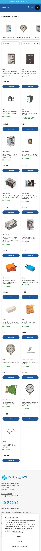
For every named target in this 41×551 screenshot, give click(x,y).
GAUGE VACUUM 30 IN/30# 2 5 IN (10, 363)
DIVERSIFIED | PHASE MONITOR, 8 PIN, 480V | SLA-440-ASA (9, 282)
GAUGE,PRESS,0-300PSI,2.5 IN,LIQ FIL (30, 363)
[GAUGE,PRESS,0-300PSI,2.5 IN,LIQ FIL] (30, 349)
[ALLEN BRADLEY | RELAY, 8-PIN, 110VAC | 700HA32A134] (30, 141)
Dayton (24, 235)
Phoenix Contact (7, 400)
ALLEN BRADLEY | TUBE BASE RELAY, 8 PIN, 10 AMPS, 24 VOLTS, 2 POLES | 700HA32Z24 (10, 240)
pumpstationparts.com (28, 359)
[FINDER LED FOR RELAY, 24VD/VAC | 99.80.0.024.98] (30, 267)
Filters (7, 43)
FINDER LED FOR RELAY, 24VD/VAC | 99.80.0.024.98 (30, 281)
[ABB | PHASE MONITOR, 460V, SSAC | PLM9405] (11, 98)
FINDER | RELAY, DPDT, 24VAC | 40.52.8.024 (28, 322)
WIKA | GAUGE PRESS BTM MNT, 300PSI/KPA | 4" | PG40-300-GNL (30, 404)
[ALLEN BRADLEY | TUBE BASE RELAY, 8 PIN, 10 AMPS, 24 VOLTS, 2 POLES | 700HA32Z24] (11, 224)
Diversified (5, 278)
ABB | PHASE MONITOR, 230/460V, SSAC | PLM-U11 (10, 72)
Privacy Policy (18, 532)
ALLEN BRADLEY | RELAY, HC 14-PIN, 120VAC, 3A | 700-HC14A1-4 (29, 197)
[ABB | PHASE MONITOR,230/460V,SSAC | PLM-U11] (30, 98)
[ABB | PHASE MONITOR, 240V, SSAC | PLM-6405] (30, 58)
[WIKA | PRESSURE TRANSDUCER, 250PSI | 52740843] (11, 431)
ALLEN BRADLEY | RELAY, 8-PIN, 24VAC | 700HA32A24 (10, 196)
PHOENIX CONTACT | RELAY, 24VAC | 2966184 (9, 403)
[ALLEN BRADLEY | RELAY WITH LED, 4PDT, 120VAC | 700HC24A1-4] (11, 141)
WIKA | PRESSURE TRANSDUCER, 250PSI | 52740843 (9, 445)
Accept (19, 537)
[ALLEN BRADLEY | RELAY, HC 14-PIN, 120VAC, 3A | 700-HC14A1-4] (30, 182)
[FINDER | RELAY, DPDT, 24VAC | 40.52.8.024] (30, 309)
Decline (19, 541)
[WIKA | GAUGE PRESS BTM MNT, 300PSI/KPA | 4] (30, 389)
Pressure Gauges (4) (23, 37)
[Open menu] (37, 7)
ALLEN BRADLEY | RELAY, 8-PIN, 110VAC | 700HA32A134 (30, 154)
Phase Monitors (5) (8, 37)
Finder (23, 278)
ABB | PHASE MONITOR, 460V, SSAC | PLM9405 (9, 112)
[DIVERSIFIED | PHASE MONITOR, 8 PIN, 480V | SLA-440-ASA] (11, 267)
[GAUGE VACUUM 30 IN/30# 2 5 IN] (11, 349)
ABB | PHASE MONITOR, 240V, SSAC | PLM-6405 (29, 72)
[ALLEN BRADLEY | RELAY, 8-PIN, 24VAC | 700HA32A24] (11, 182)
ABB (3, 69)
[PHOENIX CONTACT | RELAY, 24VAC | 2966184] (11, 389)
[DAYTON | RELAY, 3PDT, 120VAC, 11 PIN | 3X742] (30, 224)
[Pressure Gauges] (23, 28)
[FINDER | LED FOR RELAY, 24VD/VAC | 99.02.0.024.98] (11, 309)
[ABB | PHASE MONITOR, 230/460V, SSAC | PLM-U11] (11, 58)
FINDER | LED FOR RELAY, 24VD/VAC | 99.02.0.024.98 (10, 322)
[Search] (25, 7)
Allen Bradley (6, 151)
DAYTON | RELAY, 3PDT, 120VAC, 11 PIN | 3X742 (29, 238)
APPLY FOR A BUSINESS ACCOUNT (20, 1)
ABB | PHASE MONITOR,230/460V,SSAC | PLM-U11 (30, 113)
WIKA (4, 359)
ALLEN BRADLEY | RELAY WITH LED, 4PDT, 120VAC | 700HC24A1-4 (10, 155)
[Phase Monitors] (8, 28)
